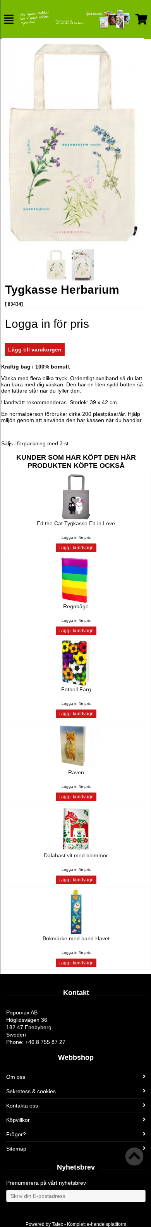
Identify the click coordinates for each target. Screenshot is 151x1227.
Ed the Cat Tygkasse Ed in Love (76, 523)
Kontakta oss (22, 1105)
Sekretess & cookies (31, 1091)
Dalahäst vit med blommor (76, 855)
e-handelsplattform (106, 1224)
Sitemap (16, 1149)
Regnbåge (76, 606)
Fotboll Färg (76, 689)
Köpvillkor (18, 1120)
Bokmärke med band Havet (76, 938)
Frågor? (16, 1134)
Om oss (15, 1077)
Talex (57, 1224)
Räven (76, 772)
